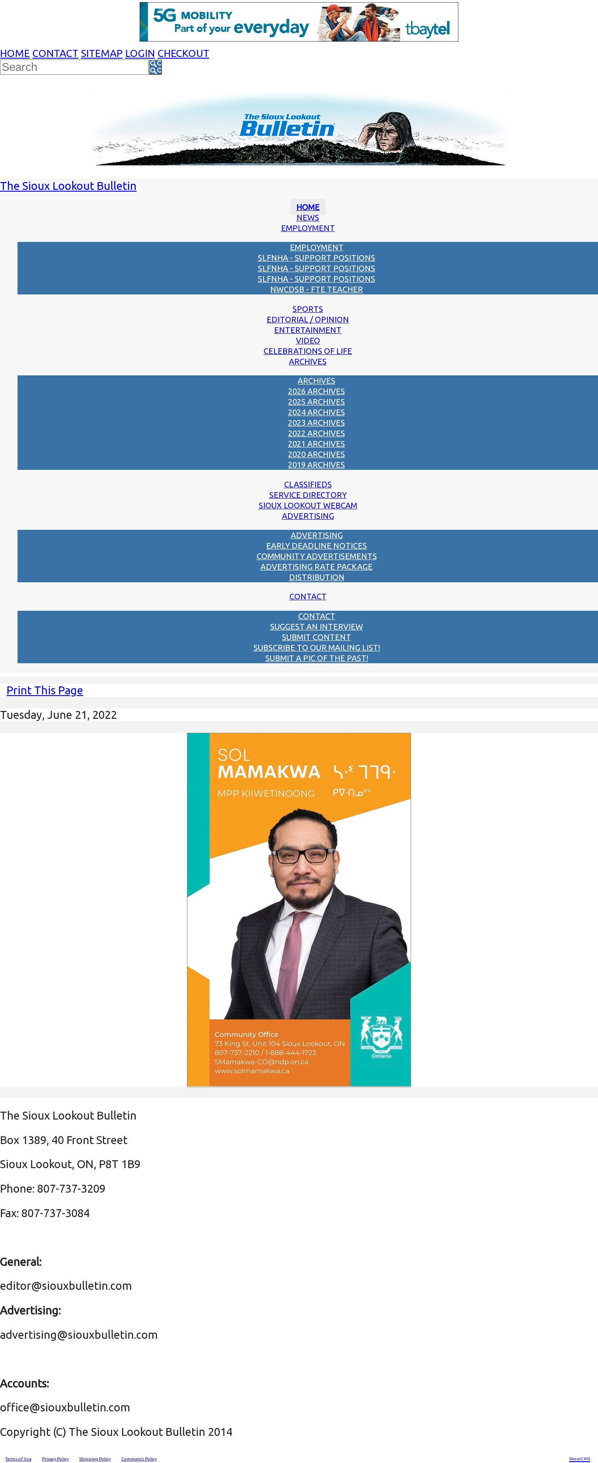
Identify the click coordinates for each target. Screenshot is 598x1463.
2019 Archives (316, 464)
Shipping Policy (95, 1458)
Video (308, 340)
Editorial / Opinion (308, 319)
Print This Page (45, 690)
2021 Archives (316, 443)
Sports (307, 308)
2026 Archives (316, 391)
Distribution (317, 577)
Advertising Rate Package (316, 566)
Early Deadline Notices (316, 545)
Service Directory (308, 494)
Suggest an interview (316, 626)
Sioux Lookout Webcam (308, 505)
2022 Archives (316, 433)
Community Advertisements (317, 556)
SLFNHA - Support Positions (316, 257)
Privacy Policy (55, 1458)
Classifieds (308, 484)
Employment (308, 228)
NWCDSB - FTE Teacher (316, 289)
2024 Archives (316, 412)
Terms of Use (18, 1458)
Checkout (183, 53)
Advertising (308, 515)
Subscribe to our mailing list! (316, 647)
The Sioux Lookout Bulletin (68, 185)
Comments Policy (139, 1458)
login (140, 53)
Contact (55, 53)
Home (15, 53)
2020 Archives (316, 454)
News (307, 217)
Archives (308, 361)
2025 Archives (316, 401)
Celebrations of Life (308, 350)
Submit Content (316, 637)
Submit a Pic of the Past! (316, 658)
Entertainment (307, 330)
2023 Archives (316, 422)
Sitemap (102, 53)
